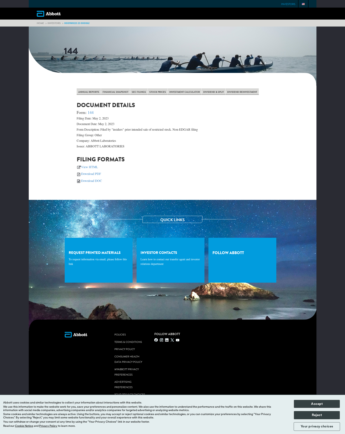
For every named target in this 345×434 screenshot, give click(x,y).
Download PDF (91, 174)
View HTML (89, 167)
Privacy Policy (124, 349)
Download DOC (91, 181)
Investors (288, 4)
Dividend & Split (213, 92)
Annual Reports (88, 92)
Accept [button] (317, 403)
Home (40, 23)
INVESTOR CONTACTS (170, 258)
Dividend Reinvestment (242, 92)
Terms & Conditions (128, 342)
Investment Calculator (184, 92)
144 (91, 112)
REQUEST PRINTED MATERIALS (98, 258)
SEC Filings (139, 92)
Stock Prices (157, 92)
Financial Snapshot (115, 92)
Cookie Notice (24, 426)
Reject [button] (317, 415)
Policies (120, 334)
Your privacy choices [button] (317, 426)
